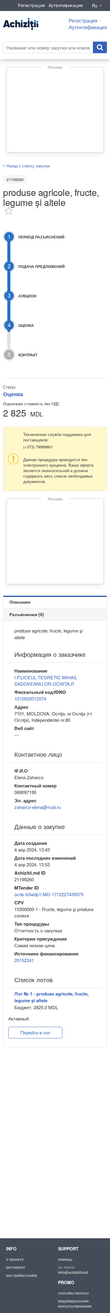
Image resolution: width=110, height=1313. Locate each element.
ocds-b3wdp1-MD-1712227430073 (48, 894)
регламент (15, 1267)
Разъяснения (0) (26, 614)
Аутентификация (66, 5)
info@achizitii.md (73, 1272)
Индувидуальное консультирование (75, 1303)
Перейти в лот (35, 1032)
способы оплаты (73, 1293)
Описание (20, 602)
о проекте (15, 1259)
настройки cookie (21, 1275)
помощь (65, 1259)
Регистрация (31, 5)
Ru (94, 5)
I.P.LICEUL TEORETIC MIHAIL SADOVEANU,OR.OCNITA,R (45, 680)
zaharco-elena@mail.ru (37, 807)
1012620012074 (30, 698)
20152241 (24, 960)
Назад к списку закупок (28, 166)
